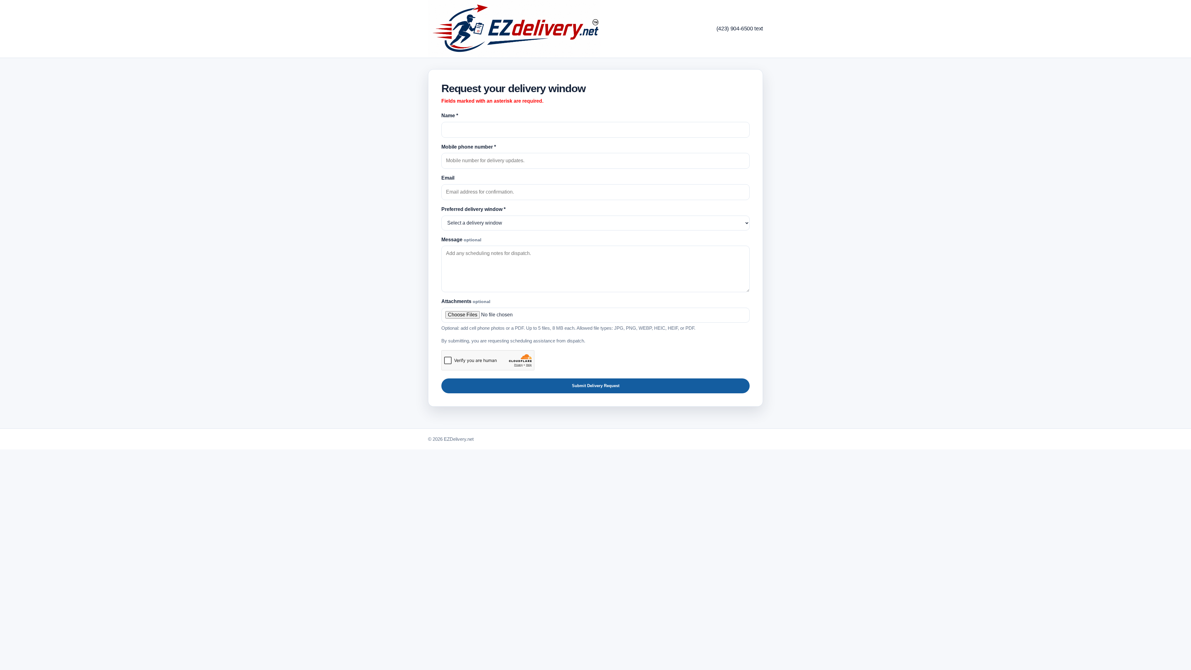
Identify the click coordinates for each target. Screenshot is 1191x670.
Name (449, 115)
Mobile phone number (468, 147)
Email (447, 178)
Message (461, 239)
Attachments (465, 301)
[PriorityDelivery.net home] (514, 29)
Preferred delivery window (473, 209)
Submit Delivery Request (595, 385)
